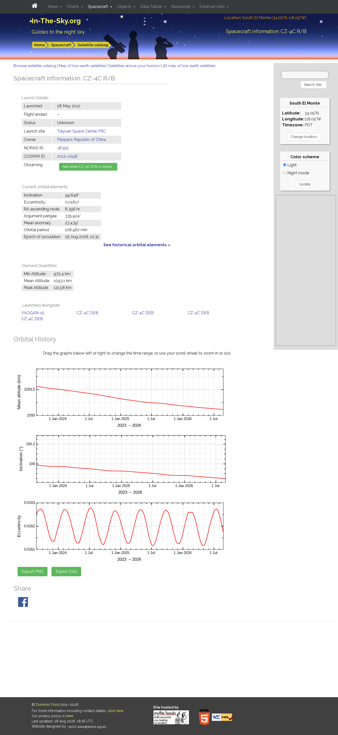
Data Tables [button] (151, 6)
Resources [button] (181, 6)
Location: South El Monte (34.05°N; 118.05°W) (265, 17)
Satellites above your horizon (134, 66)
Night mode (297, 173)
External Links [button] (212, 6)
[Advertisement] (306, 270)
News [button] (53, 6)
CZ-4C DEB (87, 313)
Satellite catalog (93, 45)
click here (115, 711)
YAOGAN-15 (32, 313)
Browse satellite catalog (35, 66)
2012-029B (67, 156)
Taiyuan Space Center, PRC (81, 131)
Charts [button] (73, 6)
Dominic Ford (47, 704)
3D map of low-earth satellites (189, 66)
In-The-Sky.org (56, 21)
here (69, 716)
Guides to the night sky (58, 32)
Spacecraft (61, 45)
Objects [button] (124, 6)
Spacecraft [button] (98, 6)
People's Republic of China (81, 139)
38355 (63, 148)
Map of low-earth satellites (83, 66)
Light (291, 165)
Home (39, 45)
